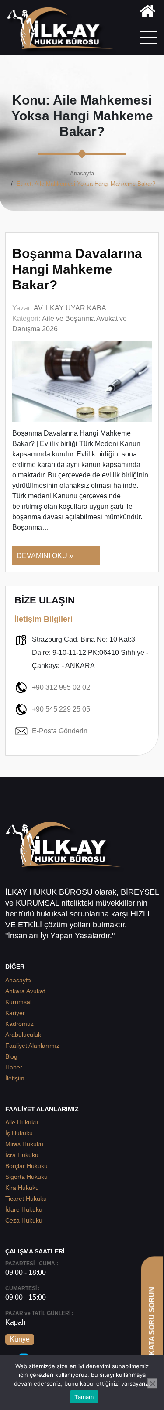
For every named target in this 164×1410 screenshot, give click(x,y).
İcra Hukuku (21, 1154)
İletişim (14, 1078)
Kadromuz (19, 1023)
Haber (13, 1067)
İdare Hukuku (23, 1209)
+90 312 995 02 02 (61, 687)
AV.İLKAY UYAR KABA (70, 308)
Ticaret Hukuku (26, 1198)
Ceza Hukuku (23, 1220)
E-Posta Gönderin (59, 731)
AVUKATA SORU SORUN (151, 1328)
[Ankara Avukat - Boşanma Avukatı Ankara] (63, 31)
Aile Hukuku (21, 1122)
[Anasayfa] (147, 13)
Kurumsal (18, 1001)
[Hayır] (152, 1383)
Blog (11, 1056)
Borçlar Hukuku (26, 1165)
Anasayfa (82, 173)
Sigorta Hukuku (26, 1176)
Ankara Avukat (25, 991)
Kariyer (15, 1012)
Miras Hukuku (24, 1144)
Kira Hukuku (22, 1187)
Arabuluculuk (23, 1034)
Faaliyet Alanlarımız (32, 1045)
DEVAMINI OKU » (45, 555)
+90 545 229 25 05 (61, 709)
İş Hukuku (19, 1133)
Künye (20, 1339)
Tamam (84, 1396)
